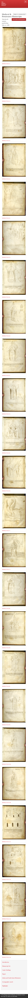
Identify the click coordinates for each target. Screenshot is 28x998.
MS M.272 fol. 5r (6, 375)
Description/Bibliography (19, 19)
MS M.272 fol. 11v (6, 879)
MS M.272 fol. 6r (6, 453)
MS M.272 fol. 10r (6, 764)
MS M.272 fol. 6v (6, 490)
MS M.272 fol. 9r (6, 686)
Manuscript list (6, 966)
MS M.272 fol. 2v (6, 179)
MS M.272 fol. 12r (6, 919)
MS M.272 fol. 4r (6, 297)
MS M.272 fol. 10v (6, 802)
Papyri (4, 974)
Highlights (5, 986)
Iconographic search (7, 982)
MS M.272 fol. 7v (6, 569)
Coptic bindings (6, 970)
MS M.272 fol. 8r (6, 608)
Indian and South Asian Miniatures (11, 978)
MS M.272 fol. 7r (6, 530)
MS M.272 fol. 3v (6, 257)
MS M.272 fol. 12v (6, 957)
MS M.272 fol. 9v (6, 724)
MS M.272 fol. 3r (6, 218)
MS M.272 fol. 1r (6, 63)
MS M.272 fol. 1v (6, 101)
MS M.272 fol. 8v (6, 647)
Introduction (5, 962)
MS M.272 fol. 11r (6, 841)
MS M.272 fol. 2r (6, 140)
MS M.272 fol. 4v (6, 336)
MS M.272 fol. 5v (6, 414)
